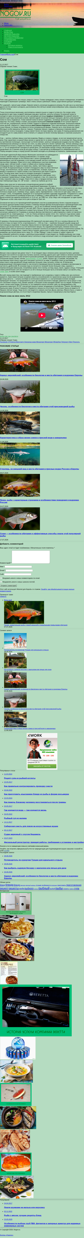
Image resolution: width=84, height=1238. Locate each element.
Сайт (2, 574)
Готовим (8, 42)
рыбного (29, 888)
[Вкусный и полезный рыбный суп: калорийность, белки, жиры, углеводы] (16, 1082)
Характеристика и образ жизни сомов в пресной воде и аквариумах (33, 438)
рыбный (44, 888)
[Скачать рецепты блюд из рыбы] (17, 1198)
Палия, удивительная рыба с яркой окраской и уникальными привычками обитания (35, 625)
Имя (2, 566)
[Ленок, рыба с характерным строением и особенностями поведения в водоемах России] (20, 496)
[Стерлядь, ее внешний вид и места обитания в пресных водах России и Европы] (20, 465)
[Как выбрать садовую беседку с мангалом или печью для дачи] (15, 668)
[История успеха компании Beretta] (36, 1036)
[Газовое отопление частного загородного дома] (16, 914)
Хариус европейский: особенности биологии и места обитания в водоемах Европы (41, 375)
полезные (54, 885)
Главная (3, 54)
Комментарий (5, 563)
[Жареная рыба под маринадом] (16, 1175)
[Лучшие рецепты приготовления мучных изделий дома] (15, 1152)
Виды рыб (8, 32)
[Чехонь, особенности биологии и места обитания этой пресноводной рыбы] (20, 402)
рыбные (36, 888)
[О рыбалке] (15, 20)
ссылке (6, 851)
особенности (46, 885)
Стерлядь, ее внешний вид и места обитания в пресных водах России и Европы (39, 469)
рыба (21, 888)
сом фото (14, 336)
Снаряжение (10, 40)
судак (2, 271)
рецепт (4, 888)
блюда (9, 884)
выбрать (33, 885)
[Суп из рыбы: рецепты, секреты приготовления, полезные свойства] (18, 1128)
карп (6, 271)
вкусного (23, 885)
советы (71, 889)
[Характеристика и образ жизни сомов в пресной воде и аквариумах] (20, 434)
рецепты (14, 888)
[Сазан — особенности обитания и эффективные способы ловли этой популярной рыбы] (20, 529)
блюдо (17, 885)
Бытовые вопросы (15, 45)
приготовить (61, 885)
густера (39, 258)
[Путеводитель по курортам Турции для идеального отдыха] (15, 648)
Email (2, 570)
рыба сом (3, 336)
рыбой (52, 889)
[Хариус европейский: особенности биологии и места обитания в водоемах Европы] (20, 371)
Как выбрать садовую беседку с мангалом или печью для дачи (27, 669)
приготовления (73, 885)
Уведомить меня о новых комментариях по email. (21, 578)
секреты (66, 889)
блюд (2, 885)
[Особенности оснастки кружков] (16, 1105)
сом (9, 336)
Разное (7, 43)
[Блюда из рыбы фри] (17, 937)
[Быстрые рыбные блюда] (17, 960)
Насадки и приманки (13, 38)
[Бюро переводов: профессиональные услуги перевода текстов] (18, 1059)
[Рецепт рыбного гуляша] (9, 983)
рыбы (59, 888)
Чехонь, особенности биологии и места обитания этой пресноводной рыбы (37, 406)
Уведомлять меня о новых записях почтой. (18, 582)
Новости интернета (15, 47)
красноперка (31, 258)
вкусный (28, 885)
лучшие (38, 885)
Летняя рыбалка (11, 36)
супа (76, 888)
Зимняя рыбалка (11, 34)
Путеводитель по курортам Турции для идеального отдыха (26, 650)
